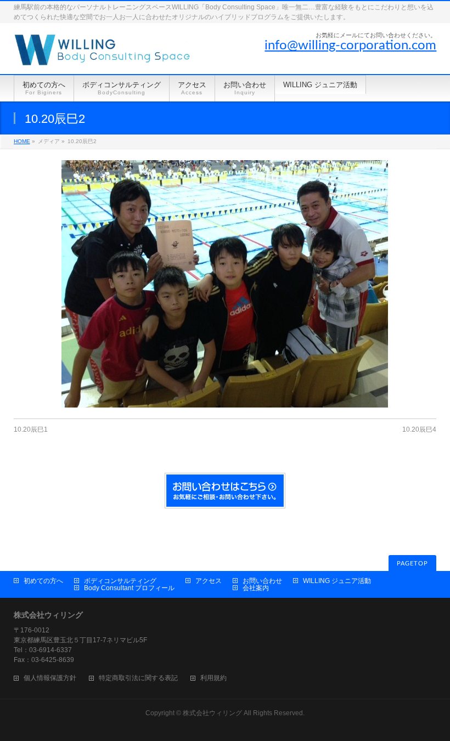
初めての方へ (43, 581)
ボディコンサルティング (120, 581)
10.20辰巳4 (419, 429)
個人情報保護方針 (50, 678)
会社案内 (256, 588)
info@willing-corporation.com (350, 45)
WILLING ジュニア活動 (337, 581)
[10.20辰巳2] (225, 284)
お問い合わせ (262, 581)
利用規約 (213, 678)
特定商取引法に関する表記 (138, 678)
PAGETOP (412, 564)
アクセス (208, 581)
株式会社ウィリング (212, 713)
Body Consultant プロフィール (129, 588)
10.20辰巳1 (31, 429)
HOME (22, 141)
